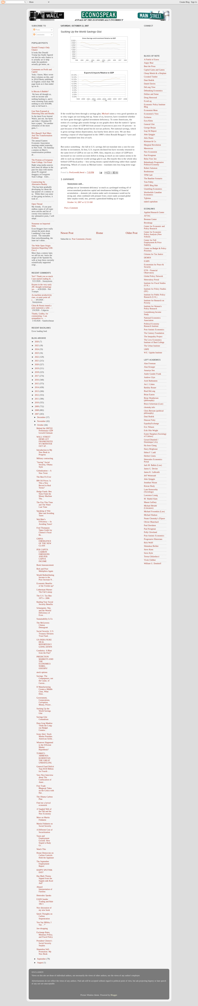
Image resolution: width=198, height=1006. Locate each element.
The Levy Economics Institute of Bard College (154, 341)
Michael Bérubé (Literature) (150, 507)
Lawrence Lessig (151, 495)
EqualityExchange (151, 423)
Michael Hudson (150, 515)
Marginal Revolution (152, 145)
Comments (39, 35)
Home (99, 232)
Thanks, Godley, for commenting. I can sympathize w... (40, 316)
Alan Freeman (150, 363)
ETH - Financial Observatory (150, 271)
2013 (37, 391)
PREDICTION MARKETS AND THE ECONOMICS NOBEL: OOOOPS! (45, 663)
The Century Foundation (154, 333)
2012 (37, 395)
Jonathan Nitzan (150, 483)
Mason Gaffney (150, 502)
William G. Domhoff (152, 563)
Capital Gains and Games (154, 70)
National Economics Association (152, 319)
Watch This (41, 849)
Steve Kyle (148, 553)
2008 (37, 410)
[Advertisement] (99, 223)
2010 (37, 402)
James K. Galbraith (152, 472)
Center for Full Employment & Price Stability (152, 242)
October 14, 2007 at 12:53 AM (79, 202)
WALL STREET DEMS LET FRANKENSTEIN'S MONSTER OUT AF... (45, 441)
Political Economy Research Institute (151, 325)
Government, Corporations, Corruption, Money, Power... (44, 701)
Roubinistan (149, 171)
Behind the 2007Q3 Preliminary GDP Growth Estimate (45, 430)
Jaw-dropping (42, 928)
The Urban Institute (152, 346)
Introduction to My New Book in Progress (44, 452)
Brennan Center (150, 219)
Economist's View (151, 114)
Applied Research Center (154, 212)
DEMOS (147, 258)
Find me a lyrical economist (44, 804)
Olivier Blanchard (151, 522)
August (40, 963)
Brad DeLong (149, 391)
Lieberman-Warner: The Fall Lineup (45, 591)
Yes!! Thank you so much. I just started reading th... (42, 277)
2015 (37, 384)
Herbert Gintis (150, 456)
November (41, 421)
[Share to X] (111, 172)
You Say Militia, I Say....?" (44, 923)
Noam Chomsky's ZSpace (154, 518)
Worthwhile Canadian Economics (153, 193)
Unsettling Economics (153, 189)
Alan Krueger (149, 367)
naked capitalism (151, 202)
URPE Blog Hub (151, 185)
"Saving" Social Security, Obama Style (44, 464)
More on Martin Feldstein (43, 818)
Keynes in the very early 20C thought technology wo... (42, 287)
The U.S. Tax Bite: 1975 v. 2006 (44, 597)
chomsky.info (149, 407)
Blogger (114, 995)
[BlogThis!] (108, 172)
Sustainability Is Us (44, 619)
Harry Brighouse (151, 449)
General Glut (149, 124)
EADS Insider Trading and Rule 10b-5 (45, 901)
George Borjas (150, 128)
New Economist (150, 152)
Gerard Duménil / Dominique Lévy (151, 441)
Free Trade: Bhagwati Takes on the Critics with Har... (45, 789)
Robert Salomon (150, 168)
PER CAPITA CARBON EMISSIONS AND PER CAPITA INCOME (43, 555)
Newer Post (67, 232)
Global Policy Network (153, 276)
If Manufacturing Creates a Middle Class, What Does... (44, 690)
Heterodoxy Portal (151, 280)
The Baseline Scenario (153, 178)
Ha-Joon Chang (150, 445)
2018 (37, 372)
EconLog (147, 101)
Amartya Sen (149, 370)
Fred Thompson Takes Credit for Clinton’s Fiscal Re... (44, 531)
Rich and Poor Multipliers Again (45, 570)
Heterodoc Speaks (44, 895)
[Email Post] (100, 172)
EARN (146, 261)
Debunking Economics (153, 91)
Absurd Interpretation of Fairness (44, 889)
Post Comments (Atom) (81, 239)
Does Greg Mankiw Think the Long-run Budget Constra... (44, 726)
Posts (37, 30)
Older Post (131, 232)
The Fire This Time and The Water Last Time (45, 504)
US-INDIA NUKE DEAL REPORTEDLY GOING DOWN (44, 643)
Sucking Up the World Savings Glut (44, 711)
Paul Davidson (150, 525)
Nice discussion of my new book (44, 909)
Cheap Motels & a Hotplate (155, 73)
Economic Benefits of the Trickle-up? (45, 584)
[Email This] (105, 172)
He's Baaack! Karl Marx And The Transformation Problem (42, 135)
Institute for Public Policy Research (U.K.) (154, 296)
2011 (37, 399)
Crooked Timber (151, 77)
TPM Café (148, 175)
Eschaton (147, 117)
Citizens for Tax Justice (153, 254)
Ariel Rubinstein (150, 381)
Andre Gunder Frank (152, 374)
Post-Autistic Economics (154, 330)
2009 (37, 406)
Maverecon (148, 148)
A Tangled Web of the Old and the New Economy (44, 811)
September (41, 959)
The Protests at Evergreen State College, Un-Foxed (42, 161)
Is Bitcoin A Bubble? (40, 91)
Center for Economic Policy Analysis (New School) (153, 234)
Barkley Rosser (150, 388)
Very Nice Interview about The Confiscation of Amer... (45, 778)
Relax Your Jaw (150, 159)
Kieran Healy (149, 486)
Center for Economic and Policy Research (154, 227)
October (40, 425)
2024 (37, 349)
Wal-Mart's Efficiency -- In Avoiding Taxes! (44, 521)
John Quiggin (149, 134)
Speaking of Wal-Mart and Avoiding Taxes (45, 513)
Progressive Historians (153, 539)
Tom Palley (148, 182)
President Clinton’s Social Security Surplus (44, 943)
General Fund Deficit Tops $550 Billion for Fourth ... (45, 768)
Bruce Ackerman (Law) (153, 404)
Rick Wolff (148, 543)
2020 (37, 364)
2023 (37, 353)
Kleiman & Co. (150, 141)
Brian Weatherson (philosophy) (151, 399)
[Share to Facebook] (114, 172)
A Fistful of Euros (151, 59)
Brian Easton (149, 395)
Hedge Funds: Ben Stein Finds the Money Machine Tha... (44, 495)
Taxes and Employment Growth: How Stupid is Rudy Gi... (44, 841)
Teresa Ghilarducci (151, 556)
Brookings (148, 223)
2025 (37, 345)
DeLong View (149, 87)
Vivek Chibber (150, 560)
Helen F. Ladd (150, 452)
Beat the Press (149, 66)
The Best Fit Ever (44, 477)
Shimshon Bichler (151, 546)
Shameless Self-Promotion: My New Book (44, 951)
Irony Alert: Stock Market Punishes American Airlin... (45, 736)
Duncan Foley (149, 420)
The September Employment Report (43, 863)
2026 (37, 342)
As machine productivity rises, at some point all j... (42, 297)
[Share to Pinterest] (116, 172)
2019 (37, 368)
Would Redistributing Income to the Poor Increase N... (45, 577)
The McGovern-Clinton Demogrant (43, 625)
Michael (105, 113)
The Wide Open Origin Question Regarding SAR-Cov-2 (42, 248)
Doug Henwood (150, 98)
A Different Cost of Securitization (44, 831)
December (41, 417)
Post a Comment (71, 208)
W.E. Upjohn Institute (153, 353)
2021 (37, 361)
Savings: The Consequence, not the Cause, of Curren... (45, 679)
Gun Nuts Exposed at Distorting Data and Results (43, 112)
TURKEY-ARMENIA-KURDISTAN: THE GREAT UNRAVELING (44, 758)
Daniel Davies (149, 84)
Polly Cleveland (150, 532)
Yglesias (147, 198)
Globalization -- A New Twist (44, 472)
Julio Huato (148, 138)
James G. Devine (151, 469)
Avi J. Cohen (149, 384)
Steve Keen (148, 550)
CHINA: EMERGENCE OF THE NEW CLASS (44, 542)
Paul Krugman (150, 155)
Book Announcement (45, 565)
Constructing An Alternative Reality (39, 183)
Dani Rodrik (149, 80)
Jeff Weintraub (150, 476)
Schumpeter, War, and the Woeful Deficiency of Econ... (44, 611)
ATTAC (147, 216)
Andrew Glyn (149, 377)
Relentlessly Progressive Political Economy (154, 163)
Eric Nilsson (149, 427)
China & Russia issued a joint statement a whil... (41, 307)
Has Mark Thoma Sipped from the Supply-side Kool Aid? (45, 879)
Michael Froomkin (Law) (154, 511)
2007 (37, 414)
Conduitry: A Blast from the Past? (44, 652)
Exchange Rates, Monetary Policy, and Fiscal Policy (45, 934)
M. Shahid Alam (150, 499)
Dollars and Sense (151, 94)
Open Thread (37, 204)
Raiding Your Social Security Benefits (45, 603)
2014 (37, 387)
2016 (37, 380)
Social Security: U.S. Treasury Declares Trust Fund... (45, 633)
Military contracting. (45, 458)
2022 (37, 357)
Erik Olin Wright (151, 430)
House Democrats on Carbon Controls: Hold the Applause (45, 855)
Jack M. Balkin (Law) (153, 465)
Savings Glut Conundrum (42, 718)
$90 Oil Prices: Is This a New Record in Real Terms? (44, 484)
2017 (37, 376)
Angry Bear (149, 63)
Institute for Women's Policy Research (153, 307)
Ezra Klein (148, 121)
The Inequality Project (153, 336)
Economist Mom (151, 110)
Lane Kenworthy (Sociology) (151, 490)
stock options (42, 672)
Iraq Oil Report (150, 131)
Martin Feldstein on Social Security (45, 825)
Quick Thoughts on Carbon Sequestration (44, 916)
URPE (146, 349)
